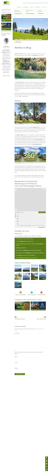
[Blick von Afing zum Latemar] (42, 276)
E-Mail (16, 362)
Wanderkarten (25, 7)
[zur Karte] (46, 460)
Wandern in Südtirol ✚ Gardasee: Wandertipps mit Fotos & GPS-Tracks (35, 2)
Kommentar (17, 333)
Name (16, 356)
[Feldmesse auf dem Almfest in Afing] (30, 113)
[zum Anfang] (46, 457)
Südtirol (31, 7)
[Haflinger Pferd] (30, 68)
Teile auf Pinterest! (41, 294)
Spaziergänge (18, 42)
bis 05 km (22, 40)
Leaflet (45, 210)
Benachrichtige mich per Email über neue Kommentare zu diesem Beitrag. (29, 352)
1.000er (16, 40)
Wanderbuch (19, 7)
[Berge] (26, 268)
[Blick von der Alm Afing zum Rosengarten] (26, 276)
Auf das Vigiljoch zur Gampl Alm (20, 318)
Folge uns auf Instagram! (20, 294)
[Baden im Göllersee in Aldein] (46, 469)
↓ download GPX (42, 212)
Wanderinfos (37, 7)
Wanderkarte (40, 13)
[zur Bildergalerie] (46, 463)
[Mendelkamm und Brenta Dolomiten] (18, 268)
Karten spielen (35, 175)
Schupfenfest (24, 138)
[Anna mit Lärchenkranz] (18, 276)
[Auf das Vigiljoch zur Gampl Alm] (46, 466)
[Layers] (16, 210)
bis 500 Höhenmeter (29, 40)
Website (16, 368)
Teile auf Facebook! (32, 294)
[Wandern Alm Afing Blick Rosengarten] (34, 276)
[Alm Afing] (42, 268)
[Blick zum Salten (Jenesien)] (34, 268)
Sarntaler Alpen (38, 40)
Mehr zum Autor (6, 75)
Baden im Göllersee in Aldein (41, 318)
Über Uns (44, 7)
